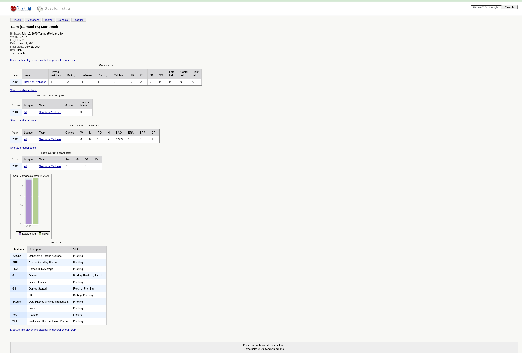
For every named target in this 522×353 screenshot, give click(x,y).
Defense (87, 75)
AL (25, 112)
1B (132, 75)
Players (17, 19)
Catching (119, 75)
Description (35, 249)
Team (27, 75)
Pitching (102, 75)
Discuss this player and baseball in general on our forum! (43, 60)
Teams (49, 19)
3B (151, 75)
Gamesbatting (84, 104)
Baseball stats (58, 8)
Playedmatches (56, 73)
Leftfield (171, 73)
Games (69, 105)
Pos (67, 159)
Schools (63, 19)
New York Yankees (35, 82)
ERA (131, 132)
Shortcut (17, 249)
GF (153, 132)
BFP (142, 132)
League (28, 105)
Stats (76, 249)
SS (161, 75)
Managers (33, 19)
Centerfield (184, 73)
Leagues (79, 19)
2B (141, 75)
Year (15, 75)
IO (96, 159)
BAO (119, 132)
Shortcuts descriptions (23, 90)
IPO (99, 132)
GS (87, 159)
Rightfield (195, 73)
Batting (71, 75)
